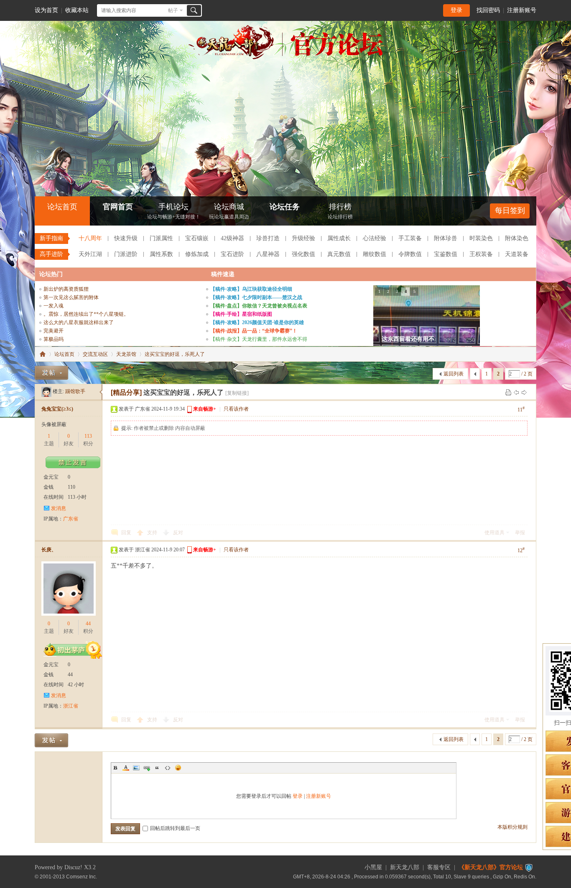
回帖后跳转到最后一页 (175, 828)
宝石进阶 (232, 254)
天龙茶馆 (126, 354)
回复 (126, 532)
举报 (520, 532)
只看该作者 (236, 409)
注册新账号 (521, 10)
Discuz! (73, 867)
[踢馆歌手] (46, 391)
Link (147, 768)
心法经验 (374, 238)
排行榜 (340, 211)
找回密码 (488, 10)
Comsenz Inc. (81, 876)
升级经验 (303, 238)
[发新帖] (51, 373)
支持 (152, 532)
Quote (157, 768)
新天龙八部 (404, 867)
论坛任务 (285, 207)
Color (126, 768)
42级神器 (232, 238)
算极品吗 (53, 339)
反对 (178, 532)
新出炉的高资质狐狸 (66, 289)
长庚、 (48, 550)
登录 (456, 10)
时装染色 (481, 238)
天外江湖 (90, 254)
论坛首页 (62, 207)
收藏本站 (77, 10)
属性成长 (339, 238)
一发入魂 (53, 306)
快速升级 (126, 238)
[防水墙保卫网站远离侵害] (529, 867)
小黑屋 (373, 867)
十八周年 (90, 238)
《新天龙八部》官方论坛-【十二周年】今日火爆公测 (42, 354)
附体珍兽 (445, 238)
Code (167, 768)
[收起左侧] (100, 392)
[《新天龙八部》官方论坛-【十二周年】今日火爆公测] (285, 58)
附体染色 (516, 238)
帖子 (173, 10)
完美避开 (53, 331)
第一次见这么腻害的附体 (71, 297)
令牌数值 (410, 254)
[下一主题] (524, 392)
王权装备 (481, 254)
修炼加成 (197, 254)
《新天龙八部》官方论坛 (491, 867)
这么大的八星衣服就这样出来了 (78, 322)
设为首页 (46, 10)
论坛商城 (229, 211)
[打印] (508, 392)
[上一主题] (516, 392)
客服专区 (439, 867)
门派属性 (161, 238)
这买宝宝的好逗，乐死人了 (175, 354)
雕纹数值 (374, 254)
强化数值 (303, 254)
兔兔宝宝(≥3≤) (57, 409)
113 (88, 436)
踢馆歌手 (75, 391)
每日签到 (510, 210)
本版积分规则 (512, 827)
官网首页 (118, 207)
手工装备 (410, 238)
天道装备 (516, 254)
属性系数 (161, 254)
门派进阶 (126, 254)
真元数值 (339, 254)
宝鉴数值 (445, 254)
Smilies (178, 768)
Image (136, 768)
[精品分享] (126, 392)
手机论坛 (173, 211)
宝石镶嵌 (197, 238)
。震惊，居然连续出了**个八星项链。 (86, 314)
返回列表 (454, 374)
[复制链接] (237, 393)
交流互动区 (95, 354)
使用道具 (494, 532)
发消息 (58, 508)
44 (88, 624)
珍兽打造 (268, 238)
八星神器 (268, 254)
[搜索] (194, 10)
